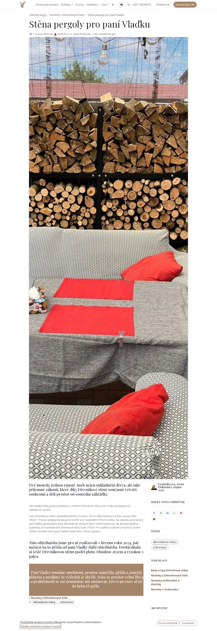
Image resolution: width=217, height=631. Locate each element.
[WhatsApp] (174, 513)
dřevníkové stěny (44, 602)
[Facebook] (154, 513)
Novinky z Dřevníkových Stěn (67, 15)
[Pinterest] (181, 513)
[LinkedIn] (167, 513)
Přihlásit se (163, 4)
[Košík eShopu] (121, 4)
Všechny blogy (37, 15)
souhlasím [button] (188, 623)
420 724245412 (141, 4)
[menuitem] (46, 4)
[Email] (154, 519)
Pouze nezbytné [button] (167, 623)
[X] (160, 513)
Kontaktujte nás (185, 4)
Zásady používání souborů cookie (40, 626)
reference (66, 602)
